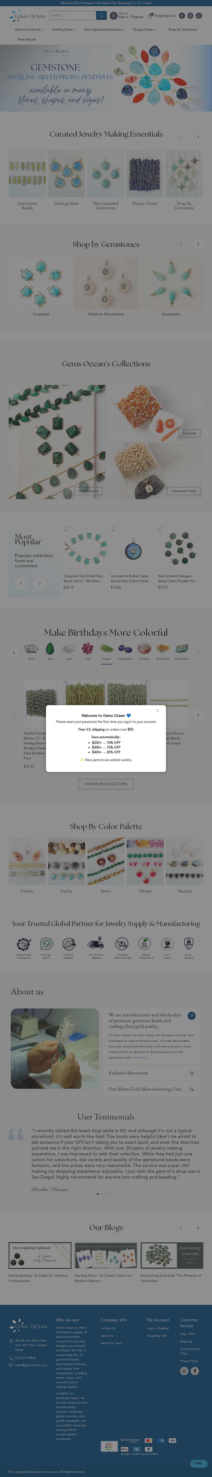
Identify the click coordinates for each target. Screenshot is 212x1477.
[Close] (159, 712)
